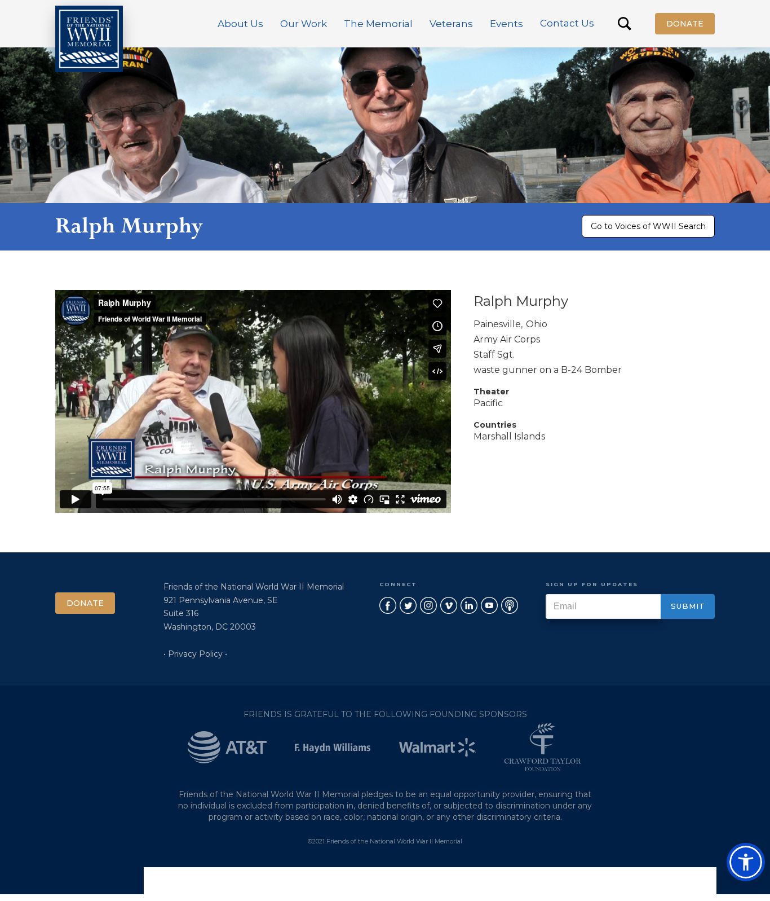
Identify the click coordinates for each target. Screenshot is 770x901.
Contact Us (567, 23)
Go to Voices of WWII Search (648, 226)
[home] (89, 39)
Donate (684, 24)
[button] (240, 23)
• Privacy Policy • (195, 654)
